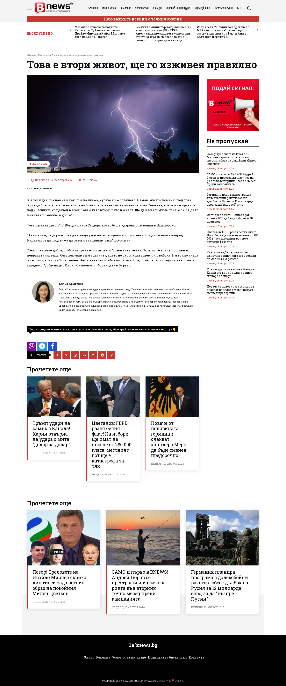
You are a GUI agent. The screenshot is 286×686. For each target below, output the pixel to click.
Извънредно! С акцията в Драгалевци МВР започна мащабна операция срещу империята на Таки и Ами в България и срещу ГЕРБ (224, 32)
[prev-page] (70, 30)
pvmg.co (179, 680)
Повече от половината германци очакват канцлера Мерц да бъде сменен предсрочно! (169, 439)
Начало (31, 55)
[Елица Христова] (43, 296)
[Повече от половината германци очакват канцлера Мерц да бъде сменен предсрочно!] (172, 396)
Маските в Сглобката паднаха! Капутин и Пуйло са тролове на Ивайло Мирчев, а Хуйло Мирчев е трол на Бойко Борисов (100, 32)
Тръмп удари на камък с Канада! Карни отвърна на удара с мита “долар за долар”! (51, 433)
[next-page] (257, 30)
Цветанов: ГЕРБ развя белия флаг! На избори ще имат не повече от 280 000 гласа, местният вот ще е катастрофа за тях (112, 444)
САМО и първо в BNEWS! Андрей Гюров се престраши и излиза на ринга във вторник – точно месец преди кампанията (231, 179)
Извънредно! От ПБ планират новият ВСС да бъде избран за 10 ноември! (230, 218)
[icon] (31, 347)
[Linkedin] (84, 355)
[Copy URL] (111, 355)
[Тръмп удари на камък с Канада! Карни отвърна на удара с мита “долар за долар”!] (54, 396)
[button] (249, 8)
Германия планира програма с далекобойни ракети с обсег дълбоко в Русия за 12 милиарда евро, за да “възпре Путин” (230, 199)
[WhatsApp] (75, 355)
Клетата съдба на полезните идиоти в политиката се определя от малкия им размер (231, 255)
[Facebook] (57, 355)
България (43, 55)
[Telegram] (102, 355)
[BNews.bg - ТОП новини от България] (53, 8)
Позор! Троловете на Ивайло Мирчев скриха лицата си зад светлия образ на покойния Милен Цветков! (232, 159)
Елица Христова (43, 188)
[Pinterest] (66, 355)
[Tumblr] (93, 355)
